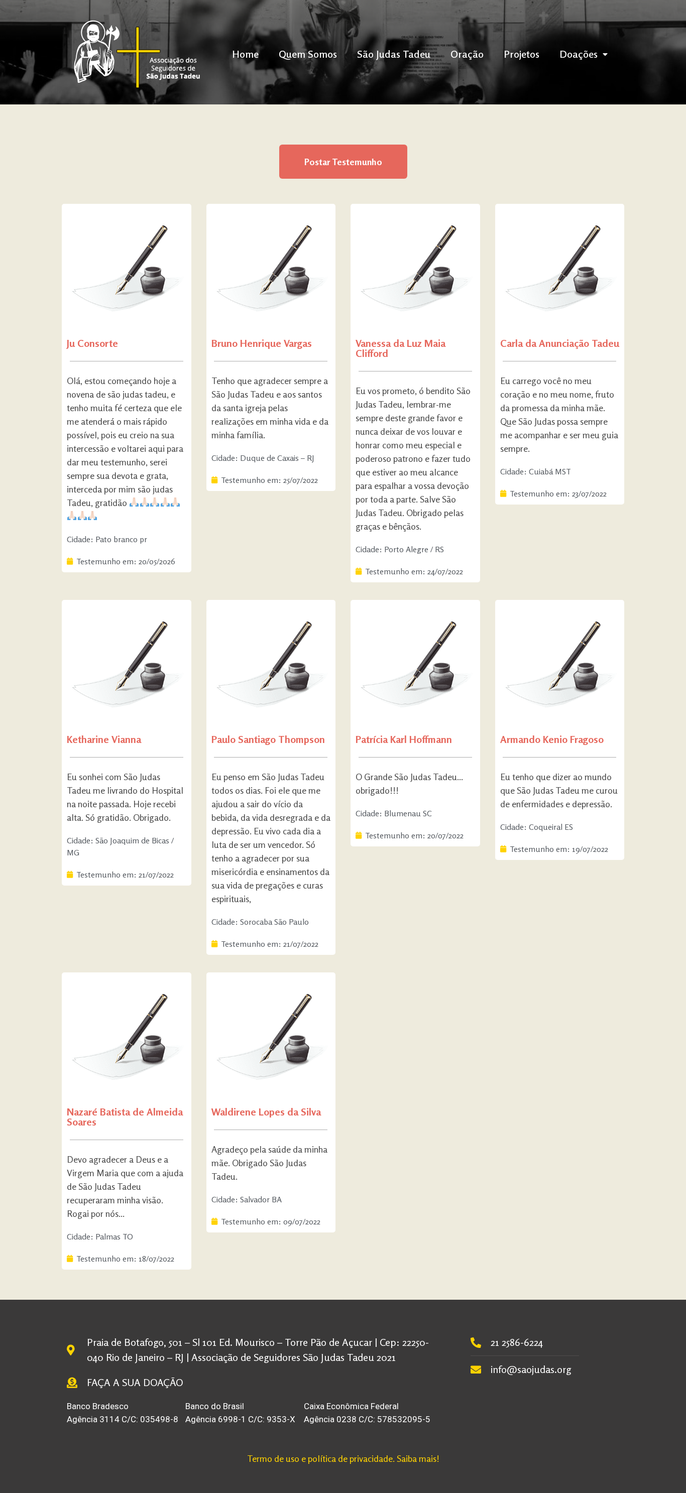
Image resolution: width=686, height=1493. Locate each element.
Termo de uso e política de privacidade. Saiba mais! (343, 1458)
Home (245, 54)
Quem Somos (308, 54)
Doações (578, 54)
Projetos (521, 54)
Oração (467, 54)
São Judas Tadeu (393, 54)
